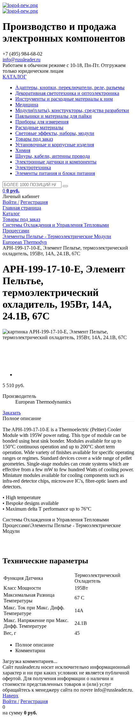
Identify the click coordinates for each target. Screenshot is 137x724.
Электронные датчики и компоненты (56, 161)
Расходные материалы (39, 127)
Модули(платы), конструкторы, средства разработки (72, 110)
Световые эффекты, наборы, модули (54, 133)
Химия (22, 150)
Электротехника (33, 167)
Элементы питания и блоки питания (55, 173)
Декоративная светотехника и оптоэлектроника (67, 93)
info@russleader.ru (21, 59)
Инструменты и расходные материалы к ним (64, 99)
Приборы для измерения (41, 121)
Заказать (12, 412)
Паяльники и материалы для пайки (53, 116)
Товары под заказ (34, 139)
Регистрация (34, 202)
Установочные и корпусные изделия (54, 144)
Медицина (26, 104)
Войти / (11, 202)
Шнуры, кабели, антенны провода (52, 156)
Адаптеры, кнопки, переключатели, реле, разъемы (70, 87)
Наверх (10, 695)
